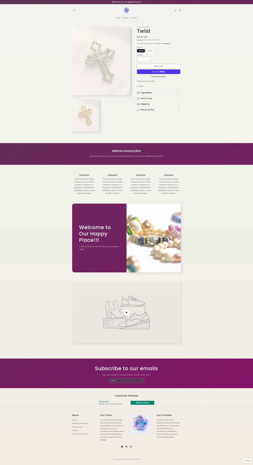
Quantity (140, 55)
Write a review (142, 403)
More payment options (158, 76)
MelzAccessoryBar (123, 459)
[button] (74, 10)
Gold (150, 51)
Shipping (140, 40)
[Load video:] (126, 312)
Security (75, 430)
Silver (141, 51)
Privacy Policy (77, 427)
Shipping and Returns (80, 423)
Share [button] (141, 86)
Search (74, 420)
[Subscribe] (142, 380)
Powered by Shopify (134, 459)
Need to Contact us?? (80, 434)
